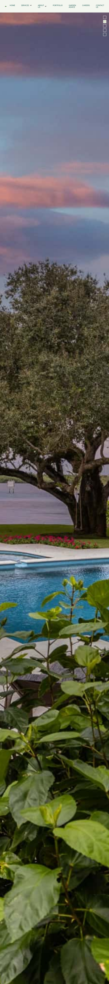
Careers (86, 5)
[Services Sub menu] (31, 5)
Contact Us (100, 6)
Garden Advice (72, 6)
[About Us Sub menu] (46, 6)
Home (12, 5)
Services (25, 5)
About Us (41, 6)
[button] (104, 17)
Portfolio (58, 5)
